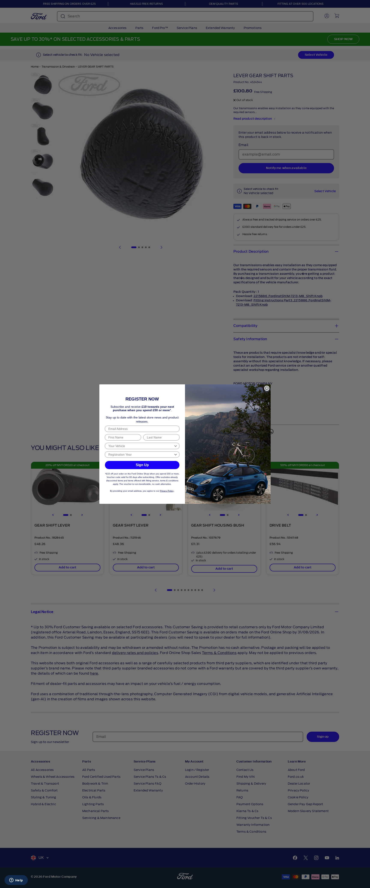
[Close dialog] (267, 388)
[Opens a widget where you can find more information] (16, 880)
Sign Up (142, 465)
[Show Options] (175, 446)
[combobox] (140, 446)
